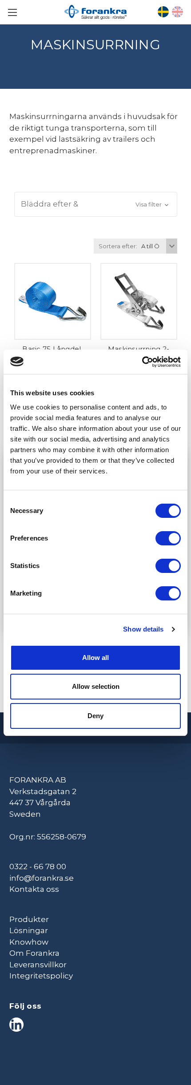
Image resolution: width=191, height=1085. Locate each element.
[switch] (168, 538)
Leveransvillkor (38, 964)
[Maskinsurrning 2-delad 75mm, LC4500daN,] (138, 301)
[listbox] (158, 246)
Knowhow (28, 942)
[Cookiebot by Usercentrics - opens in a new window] (142, 362)
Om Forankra (34, 953)
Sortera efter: (118, 246)
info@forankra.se (41, 878)
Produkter (29, 919)
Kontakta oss (34, 889)
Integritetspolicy (41, 975)
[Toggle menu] (12, 12)
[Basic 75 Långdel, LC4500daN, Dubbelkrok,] (52, 301)
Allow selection (95, 686)
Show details (143, 629)
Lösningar (28, 930)
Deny (95, 715)
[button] (95, 204)
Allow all (95, 657)
